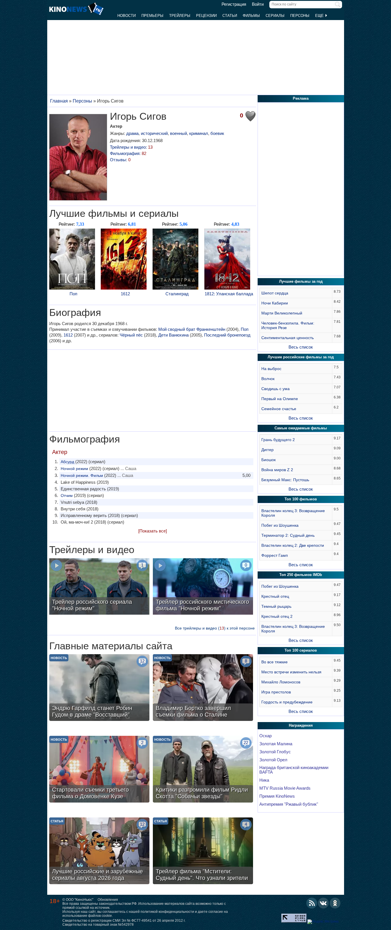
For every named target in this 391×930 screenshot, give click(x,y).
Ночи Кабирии (274, 303)
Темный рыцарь (276, 606)
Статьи (229, 15)
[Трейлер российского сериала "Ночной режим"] (99, 587)
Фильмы (251, 15)
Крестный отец (275, 596)
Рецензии (206, 15)
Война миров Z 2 (277, 469)
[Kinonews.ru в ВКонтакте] (323, 903)
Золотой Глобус (275, 752)
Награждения (301, 725)
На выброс (271, 368)
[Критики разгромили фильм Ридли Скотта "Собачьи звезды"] (203, 770)
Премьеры (152, 15)
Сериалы (275, 15)
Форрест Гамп (274, 555)
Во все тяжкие (274, 662)
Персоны (299, 15)
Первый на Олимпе (279, 398)
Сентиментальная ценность (287, 337)
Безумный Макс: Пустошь (285, 479)
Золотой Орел (273, 760)
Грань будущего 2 (278, 439)
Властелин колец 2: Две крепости (292, 545)
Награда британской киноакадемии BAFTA (293, 769)
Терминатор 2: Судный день (288, 535)
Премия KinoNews (277, 796)
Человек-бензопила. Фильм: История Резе (287, 325)
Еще (320, 15)
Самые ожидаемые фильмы (301, 428)
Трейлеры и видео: (131, 147)
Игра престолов (276, 692)
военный (178, 133)
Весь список (301, 347)
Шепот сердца (274, 293)
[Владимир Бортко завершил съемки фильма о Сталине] (203, 688)
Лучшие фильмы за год (301, 281)
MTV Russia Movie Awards (285, 788)
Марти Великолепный (281, 313)
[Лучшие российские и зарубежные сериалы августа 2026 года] (99, 851)
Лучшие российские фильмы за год (301, 357)
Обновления (108, 900)
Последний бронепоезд (227, 335)
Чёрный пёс (131, 335)
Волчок (268, 378)
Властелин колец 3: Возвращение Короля (293, 513)
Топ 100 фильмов (301, 499)
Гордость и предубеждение (287, 702)
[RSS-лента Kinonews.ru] (311, 903)
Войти (258, 4)
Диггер (267, 449)
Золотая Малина (275, 744)
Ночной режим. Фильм (82, 475)
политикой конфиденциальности (167, 912)
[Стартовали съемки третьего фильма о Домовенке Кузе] (99, 770)
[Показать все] (152, 530)
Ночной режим (74, 468)
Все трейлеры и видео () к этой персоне (215, 628)
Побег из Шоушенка (280, 525)
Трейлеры (179, 15)
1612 (125, 293)
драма (132, 133)
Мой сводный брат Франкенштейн (191, 329)
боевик (217, 133)
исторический (154, 133)
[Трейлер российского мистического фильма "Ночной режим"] (203, 587)
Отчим (67, 495)
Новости (126, 15)
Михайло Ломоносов (280, 682)
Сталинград (177, 293)
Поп (73, 293)
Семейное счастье (278, 408)
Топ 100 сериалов (301, 650)
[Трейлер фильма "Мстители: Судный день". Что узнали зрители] (203, 851)
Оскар (265, 736)
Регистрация (234, 4)
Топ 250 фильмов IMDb (300, 575)
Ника (264, 780)
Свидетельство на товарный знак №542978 (98, 925)
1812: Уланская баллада (229, 293)
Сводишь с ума (275, 388)
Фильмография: (128, 153)
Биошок (268, 459)
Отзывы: (120, 159)
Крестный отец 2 (277, 616)
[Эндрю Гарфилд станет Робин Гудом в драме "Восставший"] (99, 688)
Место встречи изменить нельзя (291, 672)
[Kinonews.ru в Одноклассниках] (335, 903)
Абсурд (67, 461)
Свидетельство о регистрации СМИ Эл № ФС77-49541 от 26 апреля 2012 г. (123, 921)
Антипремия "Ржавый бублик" (288, 804)
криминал (198, 133)
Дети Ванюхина (173, 335)
